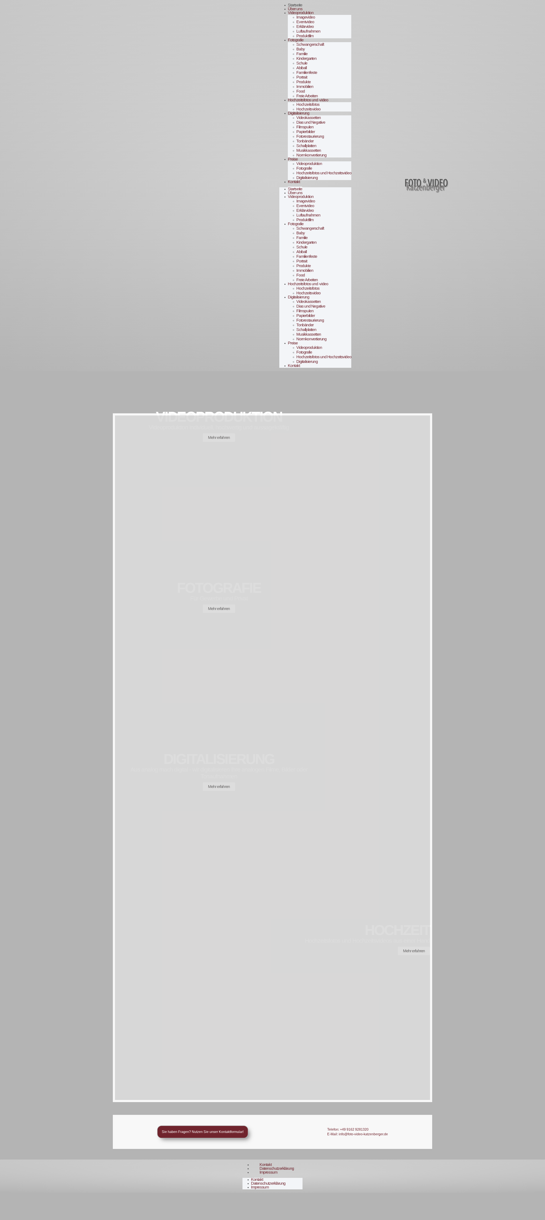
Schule (301, 63)
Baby (300, 49)
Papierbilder (305, 131)
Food (300, 91)
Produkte (303, 82)
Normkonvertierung (311, 155)
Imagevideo (305, 17)
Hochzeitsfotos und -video (308, 100)
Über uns (295, 9)
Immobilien (304, 86)
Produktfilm (305, 36)
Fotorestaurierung (310, 136)
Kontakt (294, 181)
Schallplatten (306, 145)
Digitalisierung (298, 113)
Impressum (268, 1172)
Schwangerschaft (310, 44)
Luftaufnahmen (308, 31)
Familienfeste (306, 72)
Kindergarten (306, 58)
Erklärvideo (305, 26)
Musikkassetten (308, 150)
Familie (301, 54)
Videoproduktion (300, 12)
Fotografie (295, 40)
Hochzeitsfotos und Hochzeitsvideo (323, 173)
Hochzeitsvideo (308, 109)
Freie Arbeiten (307, 96)
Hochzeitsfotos (307, 104)
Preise (293, 159)
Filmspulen (304, 127)
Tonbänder (304, 141)
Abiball (301, 68)
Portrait (301, 77)
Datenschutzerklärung (277, 1168)
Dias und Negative (310, 122)
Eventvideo (305, 22)
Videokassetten (308, 117)
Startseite (295, 5)
